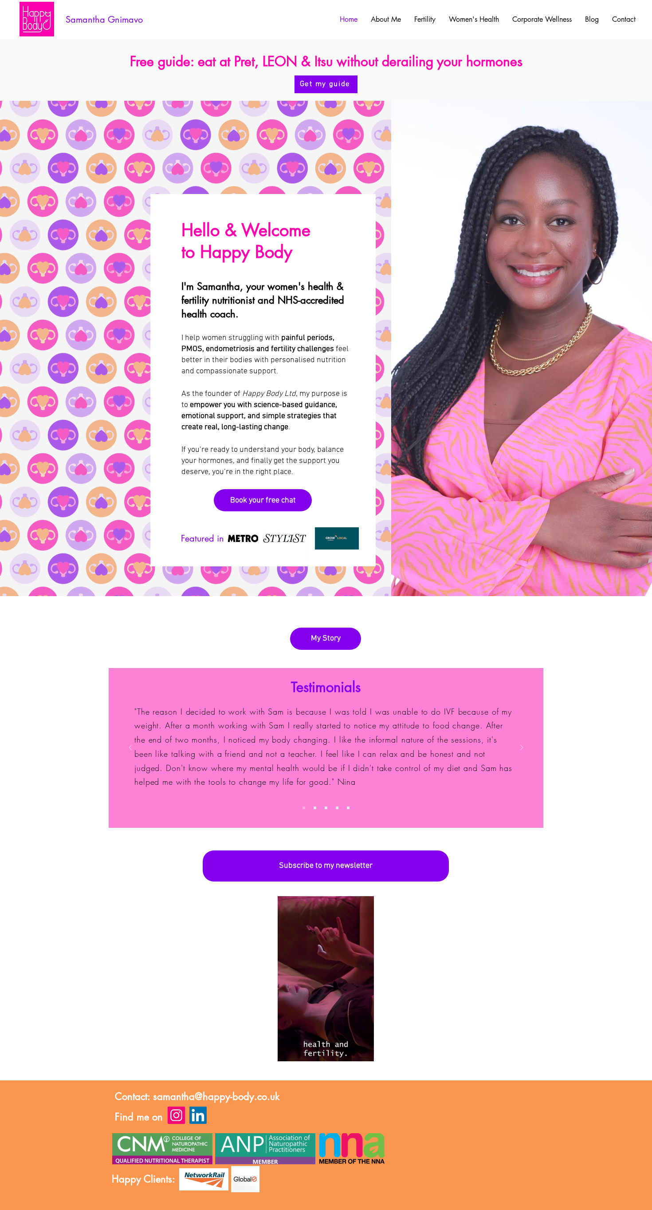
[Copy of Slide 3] (315, 808)
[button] (362, 1051)
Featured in (204, 538)
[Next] (521, 748)
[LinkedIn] (198, 1115)
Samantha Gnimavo (104, 19)
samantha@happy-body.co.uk (216, 1096)
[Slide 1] (303, 808)
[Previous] (130, 748)
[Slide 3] (337, 808)
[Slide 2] (326, 808)
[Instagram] (176, 1115)
